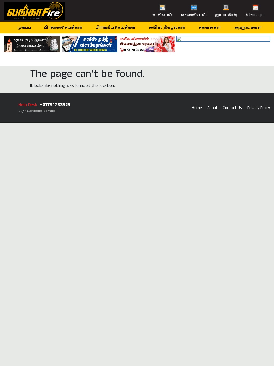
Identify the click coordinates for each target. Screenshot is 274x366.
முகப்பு (24, 27)
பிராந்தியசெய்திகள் (115, 27)
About (212, 108)
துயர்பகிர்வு (226, 14)
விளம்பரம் (255, 14)
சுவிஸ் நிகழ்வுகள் (167, 27)
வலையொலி (194, 14)
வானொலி (162, 14)
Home (197, 108)
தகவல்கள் (210, 27)
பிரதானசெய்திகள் (63, 27)
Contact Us (232, 108)
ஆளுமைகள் (248, 27)
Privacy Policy (258, 108)
